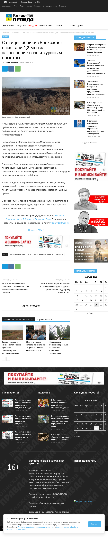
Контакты (62, 6)
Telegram (39, 219)
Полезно (37, 6)
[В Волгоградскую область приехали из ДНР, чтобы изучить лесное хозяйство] (36, 332)
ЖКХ (66, 25)
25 (81, 304)
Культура (58, 25)
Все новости (6, 6)
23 (106, 300)
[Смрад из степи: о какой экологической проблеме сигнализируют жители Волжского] (12, 332)
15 (101, 295)
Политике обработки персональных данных (36, 527)
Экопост (15, 32)
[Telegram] (99, 10)
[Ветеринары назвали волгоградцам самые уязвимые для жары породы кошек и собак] (43, 419)
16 (106, 295)
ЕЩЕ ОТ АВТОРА (44, 320)
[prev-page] (3, 359)
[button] (102, 25)
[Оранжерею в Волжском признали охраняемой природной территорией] (59, 332)
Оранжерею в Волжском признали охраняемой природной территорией (58, 347)
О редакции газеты (50, 6)
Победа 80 (32, 25)
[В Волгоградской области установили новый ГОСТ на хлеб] (43, 437)
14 (96, 295)
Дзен (48, 219)
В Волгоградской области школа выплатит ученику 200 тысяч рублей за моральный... (95, 108)
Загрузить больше (89, 143)
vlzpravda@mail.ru (59, 223)
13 (91, 295)
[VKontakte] (104, 10)
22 (101, 300)
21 (96, 300)
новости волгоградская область (40, 254)
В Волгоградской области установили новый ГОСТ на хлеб (60, 437)
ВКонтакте (28, 219)
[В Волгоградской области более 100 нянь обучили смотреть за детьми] (43, 403)
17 (77, 300)
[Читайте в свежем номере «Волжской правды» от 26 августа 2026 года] (7, 403)
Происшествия (45, 25)
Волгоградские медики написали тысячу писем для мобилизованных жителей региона (15, 288)
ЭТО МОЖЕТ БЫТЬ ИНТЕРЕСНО (18, 320)
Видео (22, 6)
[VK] (11, 69)
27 (91, 304)
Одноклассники (14, 219)
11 (81, 295)
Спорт (72, 25)
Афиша (29, 6)
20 (91, 300)
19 (86, 300)
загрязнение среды (17, 254)
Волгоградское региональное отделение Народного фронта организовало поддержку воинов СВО (55, 288)
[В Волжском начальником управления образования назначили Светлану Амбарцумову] (79, 123)
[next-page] (8, 359)
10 (77, 295)
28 (96, 304)
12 (86, 295)
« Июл (90, 313)
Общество (21, 25)
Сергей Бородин (11, 62)
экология (59, 254)
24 (77, 304)
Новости (59, 215)
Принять (94, 524)
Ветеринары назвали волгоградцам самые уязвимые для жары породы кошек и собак (60, 421)
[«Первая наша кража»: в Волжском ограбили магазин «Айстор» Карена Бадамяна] (79, 47)
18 (81, 300)
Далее (80, 25)
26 (86, 304)
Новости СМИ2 (36, 230)
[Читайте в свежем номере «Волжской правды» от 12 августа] (7, 434)
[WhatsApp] (18, 69)
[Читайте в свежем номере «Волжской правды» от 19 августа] (7, 419)
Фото (15, 6)
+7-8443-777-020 (59, 494)
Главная (5, 32)
